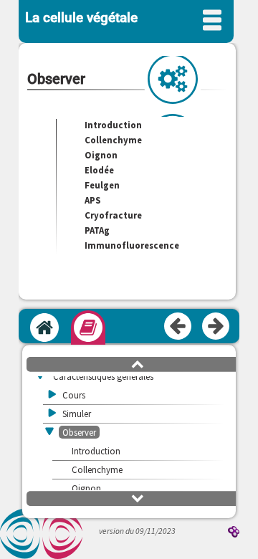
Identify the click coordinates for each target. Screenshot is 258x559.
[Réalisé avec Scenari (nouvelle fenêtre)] (233, 533)
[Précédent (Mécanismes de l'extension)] (178, 326)
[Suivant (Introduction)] (216, 326)
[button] (138, 363)
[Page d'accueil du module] (44, 327)
